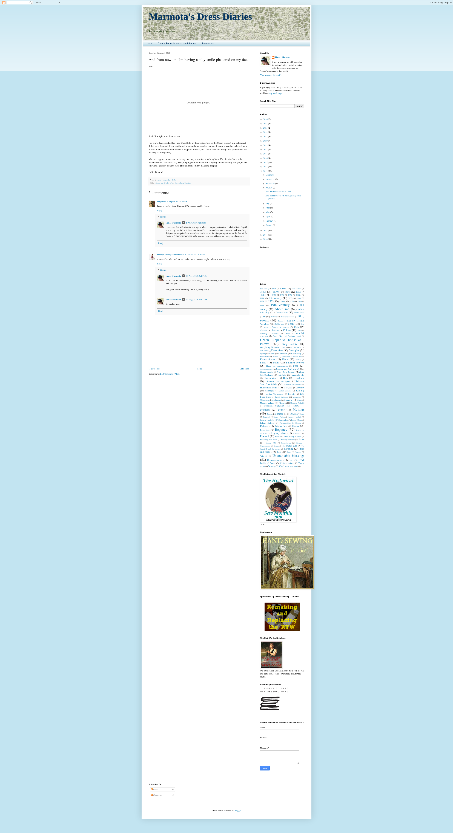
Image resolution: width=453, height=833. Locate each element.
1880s (298, 294)
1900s (290, 298)
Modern (282, 402)
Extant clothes (267, 359)
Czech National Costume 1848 (287, 336)
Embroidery (296, 353)
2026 (265, 119)
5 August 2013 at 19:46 (196, 222)
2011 (265, 234)
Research (264, 436)
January (269, 225)
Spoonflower (286, 443)
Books (291, 323)
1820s (287, 291)
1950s (291, 301)
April (268, 216)
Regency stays (278, 433)
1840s (263, 295)
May (268, 212)
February (270, 220)
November (270, 179)
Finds (276, 362)
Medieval (288, 399)
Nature (269, 414)
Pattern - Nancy (296, 420)
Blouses (280, 321)
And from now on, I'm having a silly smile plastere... (283, 196)
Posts (155, 789)
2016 (265, 158)
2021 (265, 136)
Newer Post (154, 368)
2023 (265, 132)
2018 (265, 149)
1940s (282, 301)
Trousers (298, 452)
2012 (265, 230)
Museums (265, 409)
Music (281, 409)
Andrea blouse (299, 313)
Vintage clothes (287, 463)
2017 (265, 153)
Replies (163, 216)
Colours (287, 330)
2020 (265, 140)
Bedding (274, 316)
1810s (276, 291)
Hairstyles (282, 374)
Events (275, 356)
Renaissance (297, 433)
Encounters (264, 356)
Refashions (264, 429)
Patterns (264, 426)
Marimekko (276, 400)
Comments (157, 795)
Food (295, 365)
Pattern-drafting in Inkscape (290, 423)
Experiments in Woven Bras (292, 356)
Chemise (263, 330)
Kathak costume (285, 390)
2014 (265, 166)
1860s (282, 295)
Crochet (287, 333)
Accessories (282, 312)
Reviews (278, 436)
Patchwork (266, 417)
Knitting (300, 390)
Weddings (272, 466)
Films (263, 362)
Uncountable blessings (182, 183)
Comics (299, 330)
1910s (299, 298)
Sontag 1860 (271, 443)
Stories (276, 446)
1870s (290, 295)
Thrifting (288, 448)
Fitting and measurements (277, 366)
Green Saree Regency (286, 372)
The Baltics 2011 (289, 445)
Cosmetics (276, 333)
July (268, 203)
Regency (281, 429)
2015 (265, 162)
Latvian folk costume (274, 394)
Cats (296, 327)
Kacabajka (269, 390)
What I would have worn (288, 466)
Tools (279, 451)
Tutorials (263, 455)
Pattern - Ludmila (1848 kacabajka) (274, 420)
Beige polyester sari (288, 317)
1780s (274, 288)
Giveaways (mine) (266, 369)
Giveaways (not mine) (287, 369)
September (270, 183)
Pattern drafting (267, 422)
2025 (265, 123)
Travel (289, 452)
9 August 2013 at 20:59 (195, 254)
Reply (159, 210)
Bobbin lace (279, 324)
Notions (279, 413)
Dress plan (294, 350)
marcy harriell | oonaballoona (170, 254)
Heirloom (299, 378)
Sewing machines (288, 439)
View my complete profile (271, 75)
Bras (302, 324)
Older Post (244, 368)
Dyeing (263, 353)
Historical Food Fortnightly (278, 381)
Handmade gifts (297, 374)
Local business (281, 396)
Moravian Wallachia (297, 403)
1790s (283, 288)
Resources (208, 43)
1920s (262, 301)
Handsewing (270, 378)
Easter (271, 353)
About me (159, 183)
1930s (271, 301)
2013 (265, 171)
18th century (275, 298)
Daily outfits (289, 344)
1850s (274, 295)
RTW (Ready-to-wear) (292, 436)
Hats (285, 378)
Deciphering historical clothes (272, 347)
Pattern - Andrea (279, 417)
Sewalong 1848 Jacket (268, 439)
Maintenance (264, 400)
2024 (265, 127)
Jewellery (300, 387)
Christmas (275, 330)
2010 (265, 239)
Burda (266, 327)
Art (264, 316)
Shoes (301, 439)
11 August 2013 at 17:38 (196, 275)
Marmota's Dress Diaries (200, 16)
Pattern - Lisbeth (294, 417)
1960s (300, 301)
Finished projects (295, 362)
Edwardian (282, 353)
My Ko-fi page (275, 93)
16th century (264, 289)
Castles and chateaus (280, 327)
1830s (298, 291)
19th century (280, 305)
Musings (298, 409)
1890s (262, 298)
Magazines (297, 397)
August (269, 187)
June (268, 207)
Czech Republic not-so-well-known (177, 43)
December (270, 174)
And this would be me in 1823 (278, 191)
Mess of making (267, 402)
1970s (262, 305)
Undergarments (274, 460)
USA (290, 460)
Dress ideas (277, 350)
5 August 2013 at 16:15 (177, 201)
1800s (263, 291)
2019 (265, 145)
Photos (295, 426)
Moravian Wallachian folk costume (281, 405)
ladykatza (161, 201)
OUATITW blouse (297, 414)
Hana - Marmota (173, 222)
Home (149, 43)
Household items (268, 387)
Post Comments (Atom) (170, 373)
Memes (299, 400)
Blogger (237, 810)
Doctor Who (168, 183)
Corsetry (263, 333)
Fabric (285, 359)
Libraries (291, 394)
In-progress (288, 387)
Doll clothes (264, 350)
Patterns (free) (281, 426)
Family (298, 359)
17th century (296, 288)
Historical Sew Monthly (293, 384)
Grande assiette (266, 372)
